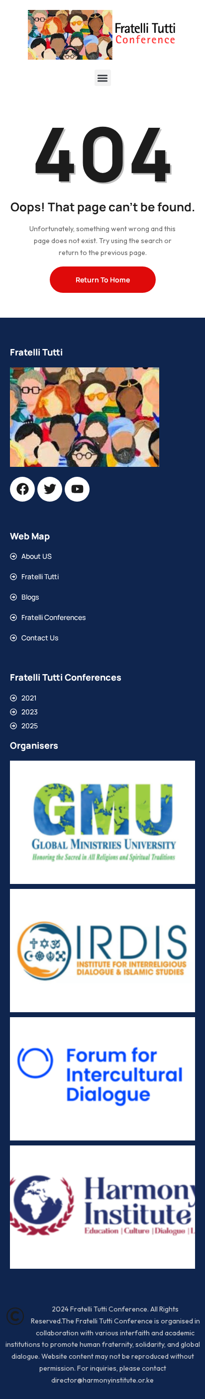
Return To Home (103, 279)
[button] (103, 78)
